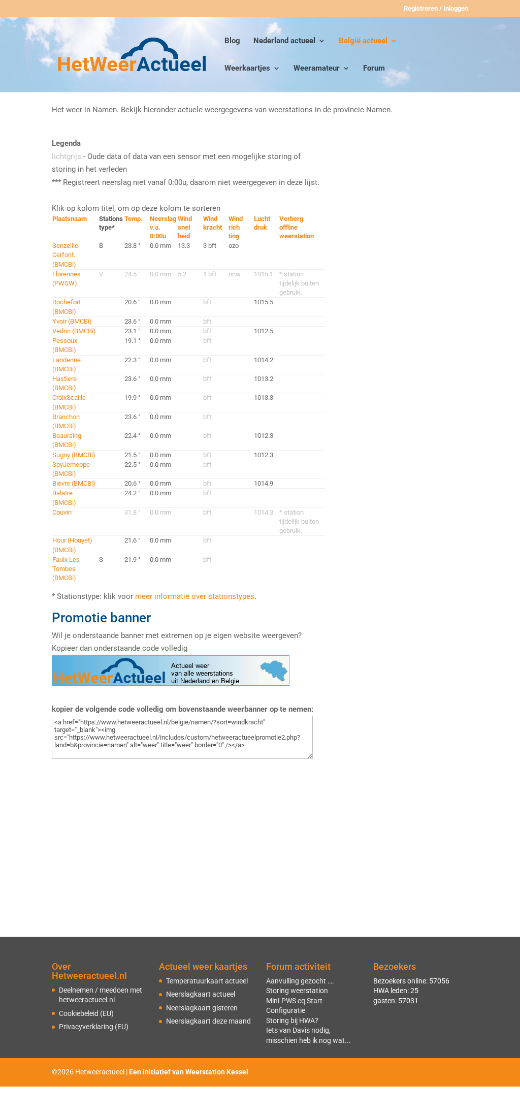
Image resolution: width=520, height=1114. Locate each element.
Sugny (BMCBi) (73, 455)
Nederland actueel (284, 41)
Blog (232, 41)
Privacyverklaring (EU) (93, 1027)
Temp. (133, 218)
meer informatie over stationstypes (194, 596)
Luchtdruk (262, 223)
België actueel (363, 41)
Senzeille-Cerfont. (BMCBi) (66, 255)
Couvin (62, 512)
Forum (374, 69)
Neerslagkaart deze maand (208, 1021)
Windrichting (236, 227)
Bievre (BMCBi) (73, 483)
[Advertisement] (403, 200)
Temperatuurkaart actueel (207, 981)
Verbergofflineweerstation (296, 227)
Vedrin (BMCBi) (74, 331)
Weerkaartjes (247, 69)
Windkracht (212, 223)
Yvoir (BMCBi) (72, 321)
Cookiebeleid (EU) (86, 1013)
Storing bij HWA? (292, 1020)
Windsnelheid (185, 227)
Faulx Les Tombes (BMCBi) (66, 569)
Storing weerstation (297, 990)
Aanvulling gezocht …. (300, 981)
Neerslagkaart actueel (200, 994)
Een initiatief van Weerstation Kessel (188, 1072)
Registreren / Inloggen (436, 8)
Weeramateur (317, 69)
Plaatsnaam (69, 218)
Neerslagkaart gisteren (202, 1008)
